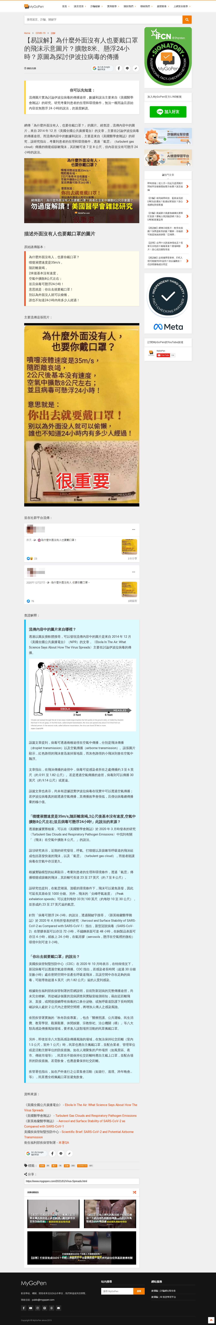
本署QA (64, 1142)
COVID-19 (40, 33)
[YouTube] (30, 1308)
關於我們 (128, 6)
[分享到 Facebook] (118, 68)
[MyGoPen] (33, 6)
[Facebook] (23, 1308)
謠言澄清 (78, 6)
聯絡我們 (145, 6)
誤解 (53, 33)
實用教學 (112, 6)
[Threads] (51, 1308)
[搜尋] (187, 20)
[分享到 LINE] (127, 68)
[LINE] (44, 1308)
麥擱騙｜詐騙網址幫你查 (163, 1291)
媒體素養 (162, 6)
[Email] (58, 1308)
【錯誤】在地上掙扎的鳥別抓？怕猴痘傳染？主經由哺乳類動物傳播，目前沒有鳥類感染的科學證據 (109, 1218)
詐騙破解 (95, 6)
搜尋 (139, 1291)
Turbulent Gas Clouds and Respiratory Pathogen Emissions (96, 1116)
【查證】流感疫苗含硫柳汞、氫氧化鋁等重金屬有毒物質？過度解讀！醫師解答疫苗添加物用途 (52, 1218)
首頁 (64, 6)
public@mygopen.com (43, 1300)
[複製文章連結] (135, 68)
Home (27, 33)
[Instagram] (37, 1308)
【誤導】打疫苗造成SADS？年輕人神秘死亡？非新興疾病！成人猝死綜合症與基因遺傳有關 (81, 1257)
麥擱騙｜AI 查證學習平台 (163, 1297)
